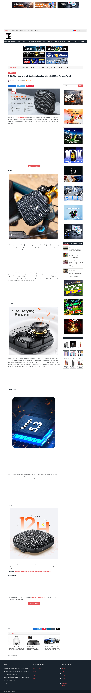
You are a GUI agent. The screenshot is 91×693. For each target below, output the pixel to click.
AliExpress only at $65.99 (38, 597)
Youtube (5, 683)
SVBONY (63, 668)
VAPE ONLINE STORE (37, 668)
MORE (74, 41)
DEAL (79, 41)
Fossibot (63, 673)
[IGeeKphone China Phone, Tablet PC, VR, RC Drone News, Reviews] (8, 36)
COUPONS (12, 73)
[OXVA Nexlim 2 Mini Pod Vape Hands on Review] (65, 248)
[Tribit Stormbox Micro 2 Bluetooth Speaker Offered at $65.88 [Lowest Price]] (34, 102)
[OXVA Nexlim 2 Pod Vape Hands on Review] (65, 255)
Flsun (63, 676)
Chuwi (63, 670)
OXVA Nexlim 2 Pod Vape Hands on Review (75, 256)
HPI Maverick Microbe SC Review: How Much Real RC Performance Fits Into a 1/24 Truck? (52, 649)
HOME (5, 41)
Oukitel (63, 681)
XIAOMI (80, 243)
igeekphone (12, 691)
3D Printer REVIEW (73, 243)
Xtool (63, 680)
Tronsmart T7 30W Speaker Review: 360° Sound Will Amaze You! (32, 571)
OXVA (34, 673)
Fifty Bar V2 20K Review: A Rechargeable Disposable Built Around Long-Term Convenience (26, 30)
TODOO (34, 681)
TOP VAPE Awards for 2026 (35, 41)
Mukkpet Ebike (64, 683)
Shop (82, 41)
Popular (66, 243)
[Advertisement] (45, 18)
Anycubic (63, 678)
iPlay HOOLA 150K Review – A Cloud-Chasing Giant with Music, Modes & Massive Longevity (76, 274)
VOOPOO (35, 671)
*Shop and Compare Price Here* (10, 680)
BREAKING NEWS (12, 41)
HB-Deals (14, 80)
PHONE (24, 41)
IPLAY (34, 680)
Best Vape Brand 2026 (60, 41)
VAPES (44, 41)
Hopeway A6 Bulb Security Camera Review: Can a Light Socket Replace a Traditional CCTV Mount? (16, 649)
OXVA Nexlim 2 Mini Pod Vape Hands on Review (75, 249)
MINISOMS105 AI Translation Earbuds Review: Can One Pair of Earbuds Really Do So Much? (34, 649)
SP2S (34, 678)
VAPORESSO (35, 670)
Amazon (20, 41)
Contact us (6, 674)
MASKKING (35, 676)
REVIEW (69, 41)
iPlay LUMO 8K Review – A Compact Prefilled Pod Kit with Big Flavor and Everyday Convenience (76, 265)
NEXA (34, 675)
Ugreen (63, 685)
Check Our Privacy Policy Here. (10, 676)
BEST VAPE (50, 41)
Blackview (64, 671)
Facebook (6, 681)
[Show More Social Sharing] (36, 86)
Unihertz (63, 675)
